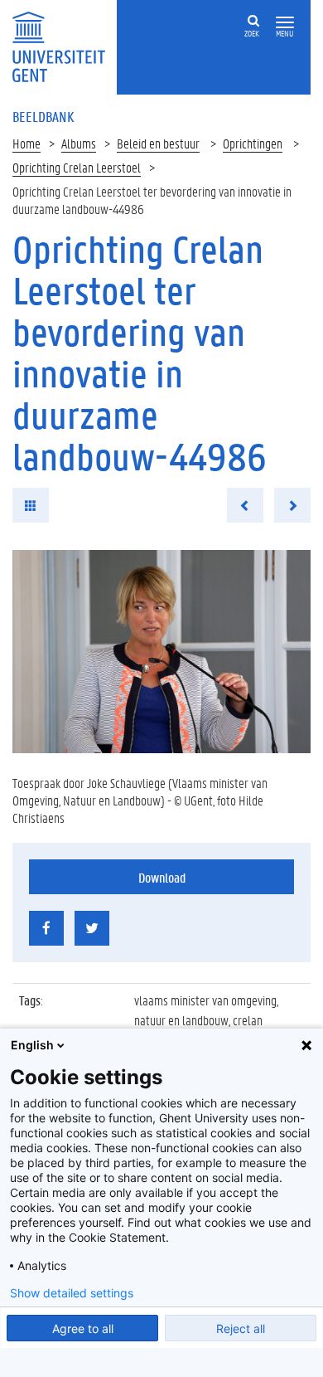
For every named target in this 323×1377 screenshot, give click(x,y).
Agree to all (82, 1328)
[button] (285, 23)
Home (26, 143)
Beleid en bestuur (158, 143)
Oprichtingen (252, 143)
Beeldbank (43, 116)
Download (162, 877)
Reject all (240, 1328)
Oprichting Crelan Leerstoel (76, 167)
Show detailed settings (71, 1293)
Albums (78, 143)
